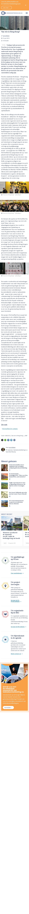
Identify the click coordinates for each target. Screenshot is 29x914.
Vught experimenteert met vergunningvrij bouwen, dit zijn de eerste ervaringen (17, 484)
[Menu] (26, 13)
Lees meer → (6, 7)
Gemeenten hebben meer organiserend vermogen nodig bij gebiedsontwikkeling (18, 466)
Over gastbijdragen (16, 573)
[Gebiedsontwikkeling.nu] (12, 13)
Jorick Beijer (6, 36)
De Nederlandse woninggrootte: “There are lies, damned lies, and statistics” (18, 475)
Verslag (3, 44)
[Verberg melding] (25, 5)
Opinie (5, 543)
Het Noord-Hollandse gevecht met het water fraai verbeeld (18, 493)
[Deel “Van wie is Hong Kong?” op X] (2, 440)
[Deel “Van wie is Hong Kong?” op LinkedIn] (11, 440)
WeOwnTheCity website (10, 429)
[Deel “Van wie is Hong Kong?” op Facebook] (8, 440)
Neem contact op (16, 653)
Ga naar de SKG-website (18, 626)
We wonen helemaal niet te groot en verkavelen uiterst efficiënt (16, 502)
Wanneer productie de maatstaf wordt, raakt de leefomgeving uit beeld (11, 535)
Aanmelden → (8, 707)
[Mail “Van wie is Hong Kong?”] (14, 440)
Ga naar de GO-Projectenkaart (15, 601)
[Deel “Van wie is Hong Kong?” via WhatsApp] (5, 440)
